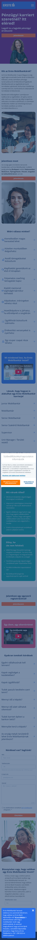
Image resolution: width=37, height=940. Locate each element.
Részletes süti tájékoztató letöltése (13, 475)
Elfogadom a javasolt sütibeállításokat (10, 482)
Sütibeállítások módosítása (29, 482)
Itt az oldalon (20, 917)
